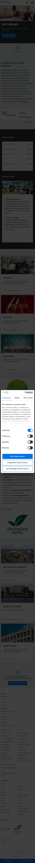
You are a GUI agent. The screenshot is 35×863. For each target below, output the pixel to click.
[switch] (30, 436)
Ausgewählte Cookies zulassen (17, 462)
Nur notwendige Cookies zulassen (17, 468)
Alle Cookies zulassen (17, 456)
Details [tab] (17, 398)
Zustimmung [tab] (6, 398)
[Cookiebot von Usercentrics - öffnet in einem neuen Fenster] (25, 392)
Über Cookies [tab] (28, 398)
